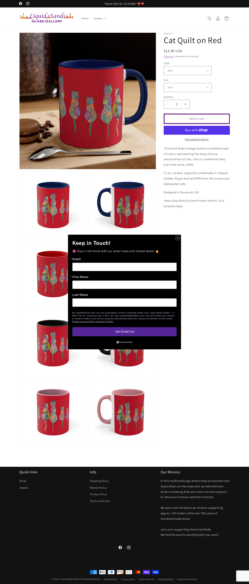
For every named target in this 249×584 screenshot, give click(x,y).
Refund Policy (98, 487)
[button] (99, 18)
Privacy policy (128, 579)
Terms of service (146, 579)
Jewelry (24, 487)
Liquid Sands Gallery (70, 579)
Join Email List (124, 331)
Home (23, 481)
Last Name (80, 294)
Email (76, 259)
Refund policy (110, 579)
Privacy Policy (98, 494)
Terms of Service (100, 501)
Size (166, 80)
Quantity (168, 96)
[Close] (178, 238)
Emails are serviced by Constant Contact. (93, 321)
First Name (80, 276)
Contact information (187, 579)
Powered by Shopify (90, 579)
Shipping (168, 56)
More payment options (197, 139)
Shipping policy (165, 579)
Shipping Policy (99, 481)
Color (167, 63)
